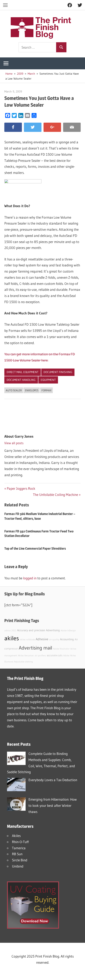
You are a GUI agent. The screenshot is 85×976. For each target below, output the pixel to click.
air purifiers (40, 655)
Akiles (16, 835)
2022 (13, 630)
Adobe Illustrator (61, 648)
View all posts (14, 443)
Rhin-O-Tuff (20, 842)
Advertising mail (35, 648)
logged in (30, 578)
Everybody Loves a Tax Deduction (52, 780)
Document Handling (21, 380)
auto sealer (14, 390)
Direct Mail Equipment (22, 372)
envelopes (31, 390)
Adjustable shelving (23, 661)
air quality (54, 639)
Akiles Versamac (26, 655)
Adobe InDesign (68, 630)
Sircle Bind (19, 860)
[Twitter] (32, 127)
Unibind (17, 866)
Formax (46, 390)
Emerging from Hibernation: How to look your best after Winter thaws (52, 805)
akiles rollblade (27, 639)
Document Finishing (58, 372)
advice (7, 630)
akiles (11, 638)
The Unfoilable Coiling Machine (55, 494)
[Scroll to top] (78, 969)
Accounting (67, 639)
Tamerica (19, 848)
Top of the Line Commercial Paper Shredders (35, 548)
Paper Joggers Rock (21, 488)
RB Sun (17, 854)
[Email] (72, 127)
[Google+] (52, 127)
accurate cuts (55, 655)
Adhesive (42, 639)
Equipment (48, 380)
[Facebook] (13, 127)
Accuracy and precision (31, 630)
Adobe (66, 655)
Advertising (53, 630)
